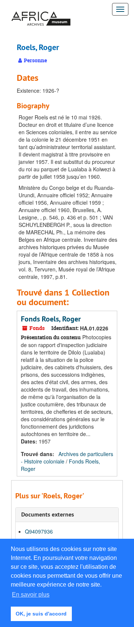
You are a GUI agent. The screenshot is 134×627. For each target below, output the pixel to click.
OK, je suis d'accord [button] (41, 614)
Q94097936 (39, 531)
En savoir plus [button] (31, 594)
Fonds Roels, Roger (51, 319)
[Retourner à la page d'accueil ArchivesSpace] (41, 9)
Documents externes (47, 514)
